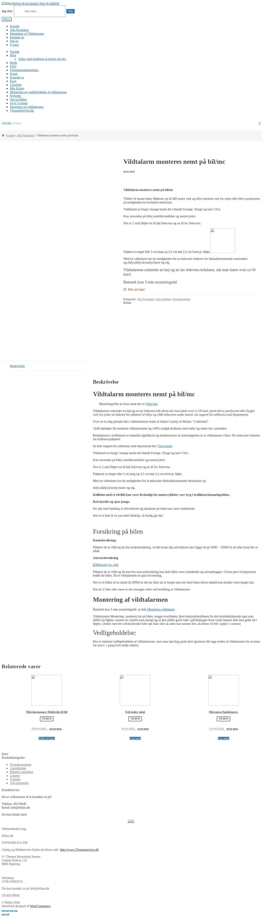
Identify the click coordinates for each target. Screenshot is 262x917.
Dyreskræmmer (181, 299)
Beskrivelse (17, 366)
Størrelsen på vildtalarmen (26, 107)
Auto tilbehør (163, 299)
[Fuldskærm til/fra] (11, 910)
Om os (14, 41)
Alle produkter (19, 783)
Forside (14, 26)
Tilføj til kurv (47, 738)
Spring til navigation (25, 3)
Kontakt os (17, 37)
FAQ (13, 66)
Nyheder (15, 96)
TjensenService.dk (22, 110)
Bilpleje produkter (21, 772)
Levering (15, 84)
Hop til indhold (49, 3)
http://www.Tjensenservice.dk (79, 849)
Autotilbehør (18, 768)
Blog (13, 55)
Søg (70, 11)
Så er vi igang (19, 103)
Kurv (13, 81)
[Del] (7, 910)
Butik (13, 62)
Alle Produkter (19, 30)
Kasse (14, 73)
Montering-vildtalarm (161, 609)
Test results (165, 446)
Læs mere (135, 738)
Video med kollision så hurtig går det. (42, 59)
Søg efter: (7, 11)
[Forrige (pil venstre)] (3, 914)
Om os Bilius (18, 99)
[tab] (48, 366)
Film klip (152, 404)
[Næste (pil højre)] (7, 914)
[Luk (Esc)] (3, 910)
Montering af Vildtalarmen (27, 33)
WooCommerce (40, 906)
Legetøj (15, 775)
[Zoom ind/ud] (15, 910)
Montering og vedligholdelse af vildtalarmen (38, 92)
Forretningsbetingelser (24, 70)
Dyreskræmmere (20, 764)
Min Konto (17, 88)
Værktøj (15, 779)
